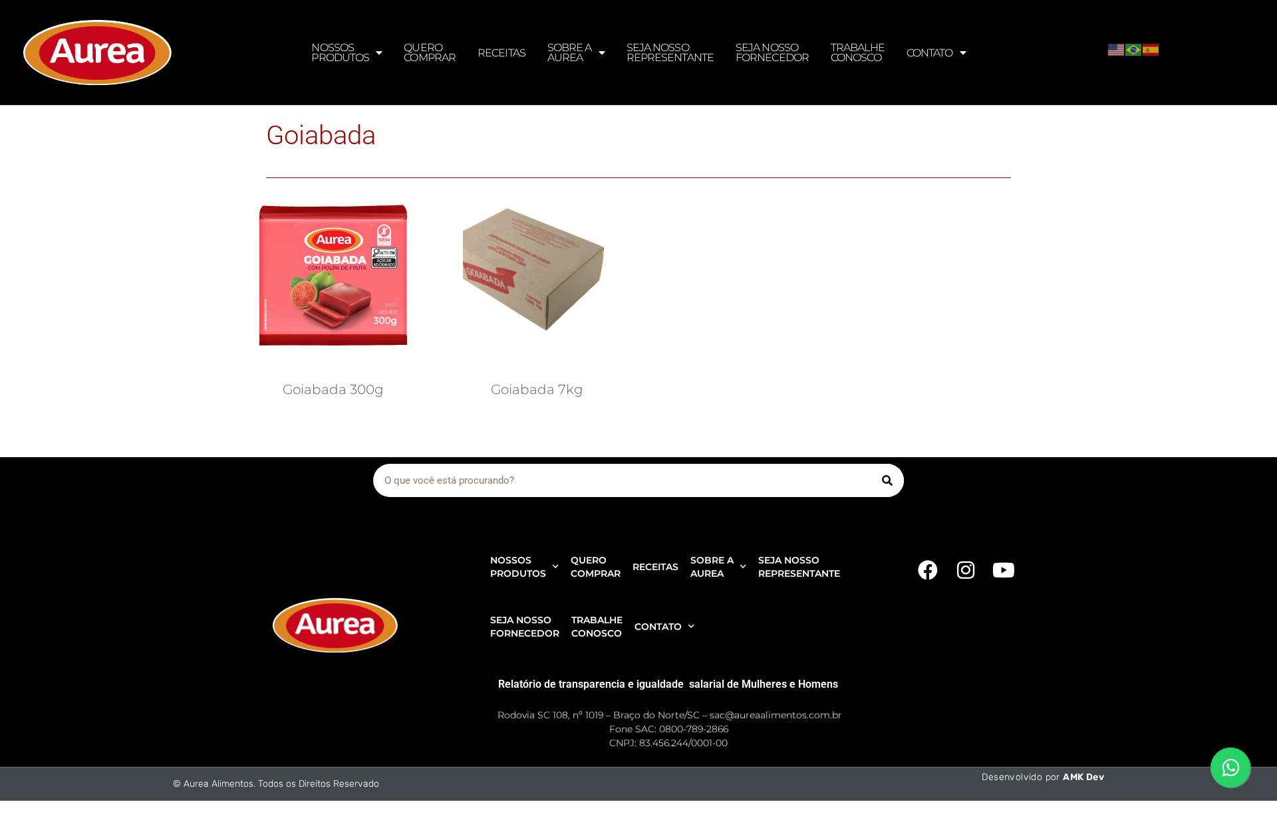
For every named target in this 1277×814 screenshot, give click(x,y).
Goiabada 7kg (537, 389)
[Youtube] (1004, 570)
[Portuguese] (1134, 48)
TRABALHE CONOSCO (858, 52)
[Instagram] (966, 570)
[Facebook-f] (928, 570)
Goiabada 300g (333, 389)
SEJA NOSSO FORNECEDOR (772, 52)
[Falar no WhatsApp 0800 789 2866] (1230, 767)
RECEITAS (501, 53)
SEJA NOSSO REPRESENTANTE (670, 52)
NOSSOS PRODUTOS (340, 52)
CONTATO (930, 53)
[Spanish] (1151, 48)
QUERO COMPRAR (430, 52)
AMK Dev (1083, 777)
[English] (1116, 48)
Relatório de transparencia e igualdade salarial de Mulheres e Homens (668, 684)
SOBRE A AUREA (569, 52)
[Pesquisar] (887, 480)
